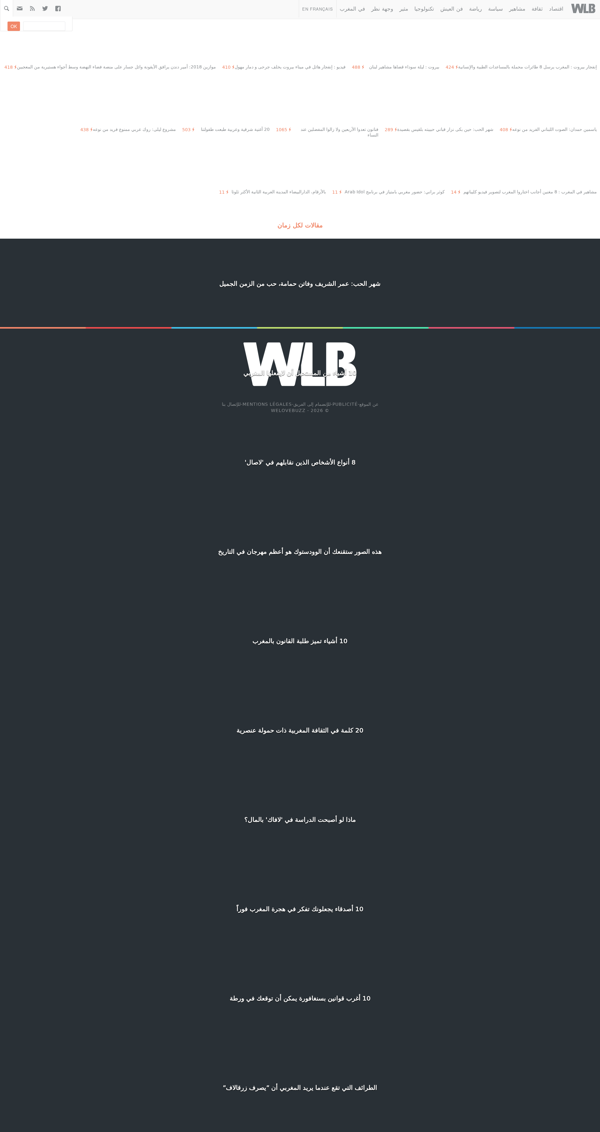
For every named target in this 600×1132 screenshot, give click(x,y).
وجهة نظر (382, 8)
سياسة (495, 8)
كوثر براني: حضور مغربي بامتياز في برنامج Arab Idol (395, 191)
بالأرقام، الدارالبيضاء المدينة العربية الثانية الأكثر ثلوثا (279, 191)
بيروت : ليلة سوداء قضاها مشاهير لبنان (404, 66)
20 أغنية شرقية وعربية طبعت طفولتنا (235, 129)
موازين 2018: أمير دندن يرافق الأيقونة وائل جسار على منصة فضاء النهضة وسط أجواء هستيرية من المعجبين (116, 66)
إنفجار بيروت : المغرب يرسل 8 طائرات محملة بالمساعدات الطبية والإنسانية (527, 66)
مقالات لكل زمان (300, 225)
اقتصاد (556, 8)
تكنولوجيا (424, 8)
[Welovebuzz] (583, 8)
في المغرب (352, 8)
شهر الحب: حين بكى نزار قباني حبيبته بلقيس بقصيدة (445, 129)
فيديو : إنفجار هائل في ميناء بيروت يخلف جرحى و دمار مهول (290, 66)
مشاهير (517, 8)
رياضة (475, 8)
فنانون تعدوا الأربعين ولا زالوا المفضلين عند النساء (339, 132)
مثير (403, 8)
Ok (14, 26)
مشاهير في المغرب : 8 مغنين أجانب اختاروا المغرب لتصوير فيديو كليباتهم (530, 191)
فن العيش (451, 8)
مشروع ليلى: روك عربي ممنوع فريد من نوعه (134, 129)
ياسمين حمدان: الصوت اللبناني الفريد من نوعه (554, 129)
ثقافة (537, 8)
